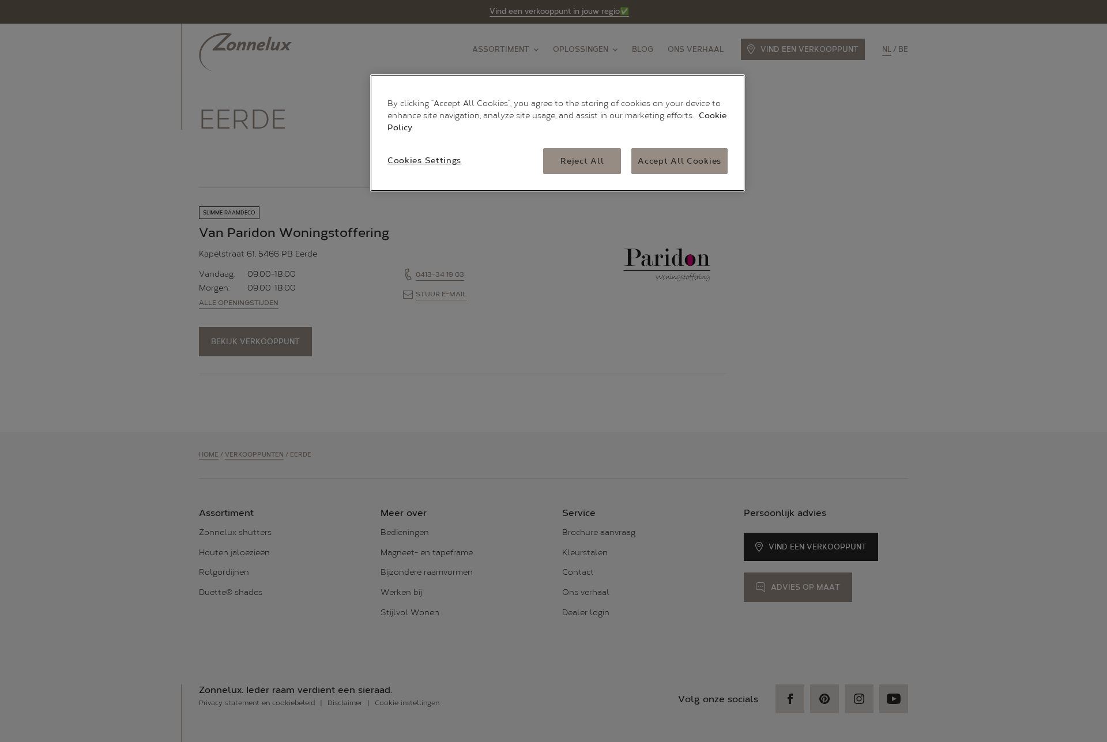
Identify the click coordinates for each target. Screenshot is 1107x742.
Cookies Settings (424, 160)
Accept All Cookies (679, 161)
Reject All (582, 161)
